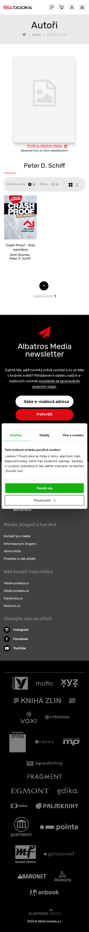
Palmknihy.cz (13, 598)
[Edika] (68, 791)
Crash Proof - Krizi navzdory (20, 247)
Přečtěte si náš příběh (20, 559)
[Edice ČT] (19, 806)
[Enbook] (44, 893)
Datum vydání (16, 184)
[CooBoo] (72, 700)
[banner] (18, 7)
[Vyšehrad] (57, 717)
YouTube (19, 648)
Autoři (36, 35)
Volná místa (12, 551)
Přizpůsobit (42, 500)
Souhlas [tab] (16, 435)
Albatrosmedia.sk (16, 591)
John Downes (19, 255)
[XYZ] (69, 683)
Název (44, 184)
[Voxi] (28, 717)
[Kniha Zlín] (37, 700)
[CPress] (44, 741)
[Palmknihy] (56, 806)
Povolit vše (45, 488)
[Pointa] (59, 827)
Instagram (21, 630)
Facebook (20, 639)
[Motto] (44, 683)
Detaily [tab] (45, 435)
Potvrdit (44, 414)
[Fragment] (44, 776)
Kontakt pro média (17, 536)
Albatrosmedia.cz (16, 583)
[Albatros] (19, 683)
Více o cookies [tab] (73, 435)
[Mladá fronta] (25, 854)
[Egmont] (30, 791)
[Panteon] (21, 827)
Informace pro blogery (20, 544)
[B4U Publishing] (45, 763)
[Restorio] (62, 876)
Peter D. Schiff (20, 258)
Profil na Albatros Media (44, 146)
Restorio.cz (12, 606)
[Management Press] (71, 741)
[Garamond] (59, 854)
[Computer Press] (17, 741)
